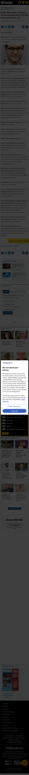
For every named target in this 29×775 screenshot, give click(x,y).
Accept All (14, 411)
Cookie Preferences (14, 406)
